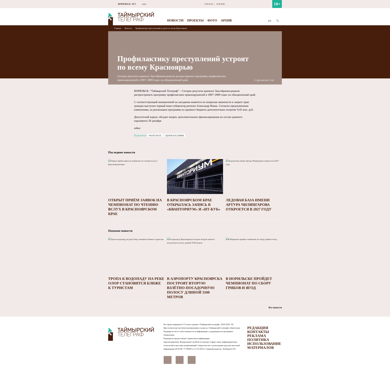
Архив (226, 20)
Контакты (258, 332)
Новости (175, 20)
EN (269, 21)
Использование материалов (264, 346)
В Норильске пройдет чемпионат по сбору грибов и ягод (249, 283)
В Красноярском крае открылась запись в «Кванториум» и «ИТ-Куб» (193, 204)
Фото (212, 20)
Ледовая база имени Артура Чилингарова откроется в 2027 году (249, 204)
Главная (118, 28)
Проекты (195, 20)
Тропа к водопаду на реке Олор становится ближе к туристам (136, 283)
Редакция (257, 328)
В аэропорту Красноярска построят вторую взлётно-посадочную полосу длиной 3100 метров (194, 288)
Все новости (275, 307)
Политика (258, 340)
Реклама (256, 336)
